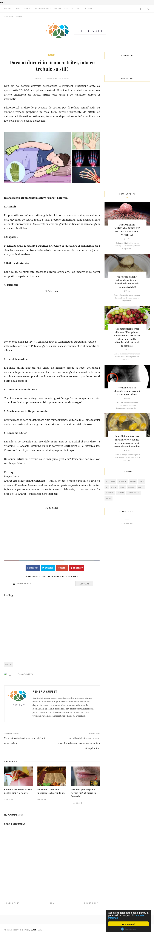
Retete (19, 16)
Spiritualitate (42, 9)
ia (106, 487)
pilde (122, 487)
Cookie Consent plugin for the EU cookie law (128, 929)
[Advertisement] (52, 315)
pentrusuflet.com (36, 480)
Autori (27, 9)
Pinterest (78, 568)
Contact (8, 16)
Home (53, 903)
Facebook (33, 568)
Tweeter (49, 568)
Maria (113, 487)
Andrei (8, 480)
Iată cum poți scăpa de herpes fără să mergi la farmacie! (83, 792)
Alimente (8, 9)
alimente (122, 481)
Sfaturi (58, 9)
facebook (53, 494)
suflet (108, 498)
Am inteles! (128, 924)
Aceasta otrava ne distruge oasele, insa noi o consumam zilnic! (127, 391)
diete (142, 481)
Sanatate (69, 9)
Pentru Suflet (30, 930)
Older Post (13, 903)
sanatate (110, 492)
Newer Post (91, 903)
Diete (79, 9)
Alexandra (110, 481)
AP (10, 676)
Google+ (62, 568)
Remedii (88, 9)
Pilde (18, 9)
